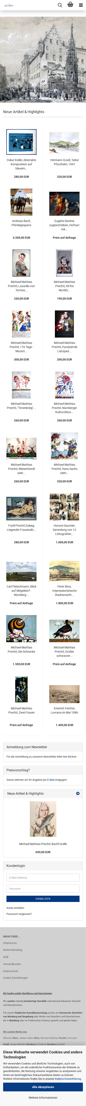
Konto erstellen (15, 907)
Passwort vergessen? (19, 914)
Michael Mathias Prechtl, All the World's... (64, 286)
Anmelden (43, 898)
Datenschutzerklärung (68, 1078)
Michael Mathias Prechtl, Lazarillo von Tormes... (21, 286)
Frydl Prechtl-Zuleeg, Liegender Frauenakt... (21, 527)
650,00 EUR (43, 852)
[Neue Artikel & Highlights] (78, 793)
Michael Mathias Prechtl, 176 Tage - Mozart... (21, 347)
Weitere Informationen (43, 1097)
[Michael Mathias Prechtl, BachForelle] (43, 819)
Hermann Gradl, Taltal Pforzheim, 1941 (64, 162)
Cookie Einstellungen (15, 977)
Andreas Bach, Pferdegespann (21, 223)
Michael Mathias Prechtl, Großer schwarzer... (64, 651)
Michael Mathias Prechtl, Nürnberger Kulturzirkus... (64, 408)
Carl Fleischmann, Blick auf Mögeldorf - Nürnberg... (21, 591)
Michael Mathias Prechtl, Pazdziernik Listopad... (64, 347)
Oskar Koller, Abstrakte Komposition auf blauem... (21, 164)
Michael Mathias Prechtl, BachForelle (43, 844)
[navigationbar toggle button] (81, 5)
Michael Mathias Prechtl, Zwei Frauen (21, 710)
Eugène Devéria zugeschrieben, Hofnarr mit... (64, 225)
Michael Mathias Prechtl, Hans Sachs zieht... (64, 469)
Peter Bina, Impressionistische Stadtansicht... (64, 591)
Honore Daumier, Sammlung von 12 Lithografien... (64, 530)
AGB (5, 956)
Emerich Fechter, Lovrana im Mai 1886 (64, 710)
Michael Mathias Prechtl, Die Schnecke (21, 649)
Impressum (10, 943)
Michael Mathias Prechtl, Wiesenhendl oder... (21, 469)
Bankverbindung (12, 949)
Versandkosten (12, 964)
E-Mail (50, 779)
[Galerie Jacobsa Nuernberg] (7, 5)
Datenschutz (10, 971)
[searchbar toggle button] (60, 5)
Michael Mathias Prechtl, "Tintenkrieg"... (21, 406)
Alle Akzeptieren (43, 1087)
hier (65, 756)
